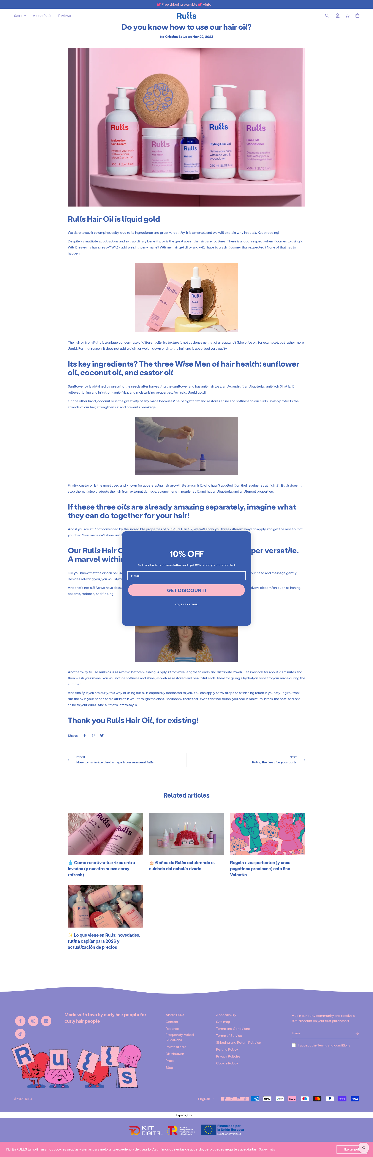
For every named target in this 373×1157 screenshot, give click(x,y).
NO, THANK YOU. (186, 604)
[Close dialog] (246, 535)
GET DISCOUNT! (186, 590)
